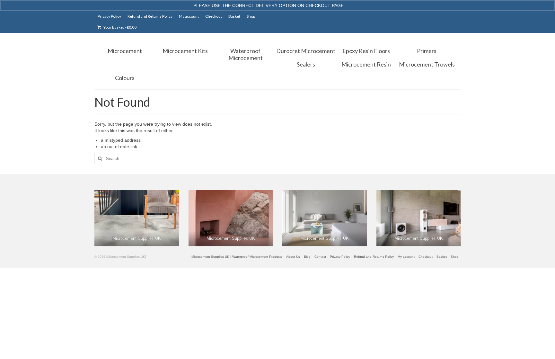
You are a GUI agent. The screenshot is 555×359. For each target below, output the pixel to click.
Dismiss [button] (354, 5)
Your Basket (120, 27)
